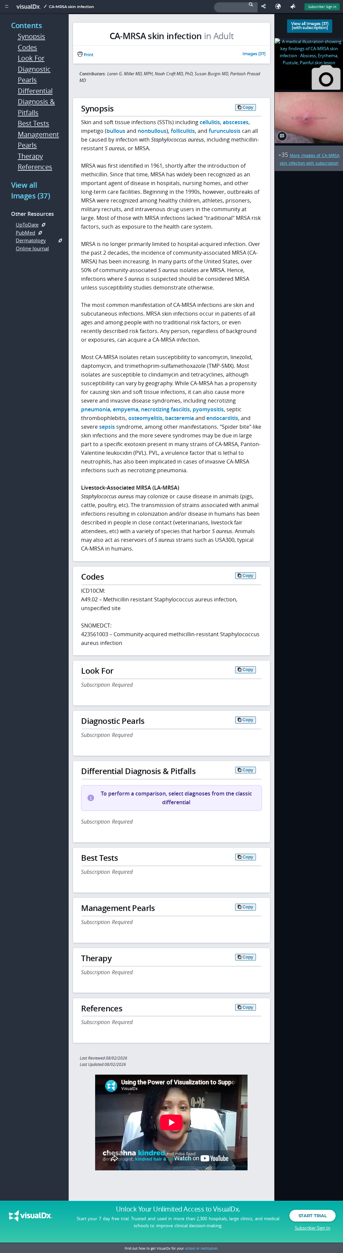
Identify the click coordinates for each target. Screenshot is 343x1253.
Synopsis (31, 36)
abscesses (236, 122)
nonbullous (152, 131)
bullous (116, 131)
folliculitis (183, 131)
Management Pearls (37, 140)
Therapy (30, 156)
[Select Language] (279, 6)
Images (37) (254, 54)
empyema (125, 409)
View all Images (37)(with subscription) (310, 25)
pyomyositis (208, 409)
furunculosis (225, 131)
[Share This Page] (265, 6)
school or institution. (201, 1248)
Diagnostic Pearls (34, 75)
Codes (27, 47)
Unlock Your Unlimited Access (178, 1209)
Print (88, 55)
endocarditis (222, 418)
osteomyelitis (145, 418)
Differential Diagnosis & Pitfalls (36, 101)
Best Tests (33, 123)
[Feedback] (294, 6)
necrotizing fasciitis (165, 409)
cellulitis (210, 122)
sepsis (107, 426)
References (35, 166)
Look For (31, 58)
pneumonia (95, 409)
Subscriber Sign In (322, 6)
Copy (248, 107)
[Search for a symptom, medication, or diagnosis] (236, 7)
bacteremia (179, 418)
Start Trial (312, 1215)
